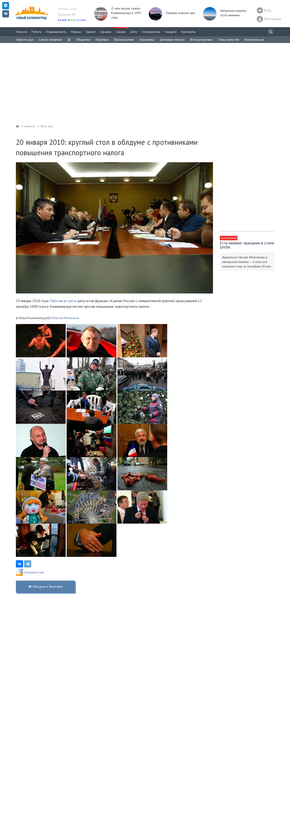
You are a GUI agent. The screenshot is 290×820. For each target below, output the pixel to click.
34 (66, 14)
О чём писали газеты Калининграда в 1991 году (126, 12)
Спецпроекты (151, 32)
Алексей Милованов (65, 318)
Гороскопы (188, 32)
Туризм (90, 32)
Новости (21, 32)
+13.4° (67, 8)
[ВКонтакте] (19, 563)
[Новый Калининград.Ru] (17, 126)
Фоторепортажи (201, 40)
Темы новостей (228, 40)
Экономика (146, 40)
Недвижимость (56, 32)
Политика (102, 40)
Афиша (76, 32)
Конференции (254, 40)
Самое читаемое (50, 40)
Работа (36, 32)
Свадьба (170, 32)
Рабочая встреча (63, 300)
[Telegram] (27, 563)
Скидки (121, 32)
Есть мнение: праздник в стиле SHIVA (247, 245)
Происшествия (124, 40)
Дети (133, 32)
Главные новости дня (180, 13)
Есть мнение (229, 238)
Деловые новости (172, 40)
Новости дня (24, 40)
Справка (105, 32)
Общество (83, 40)
